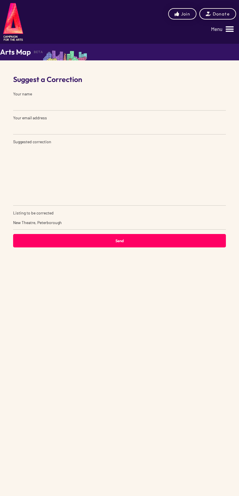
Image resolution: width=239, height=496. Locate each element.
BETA (38, 52)
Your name (22, 93)
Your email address (30, 117)
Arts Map (15, 52)
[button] (222, 29)
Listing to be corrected (33, 212)
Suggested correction (32, 141)
